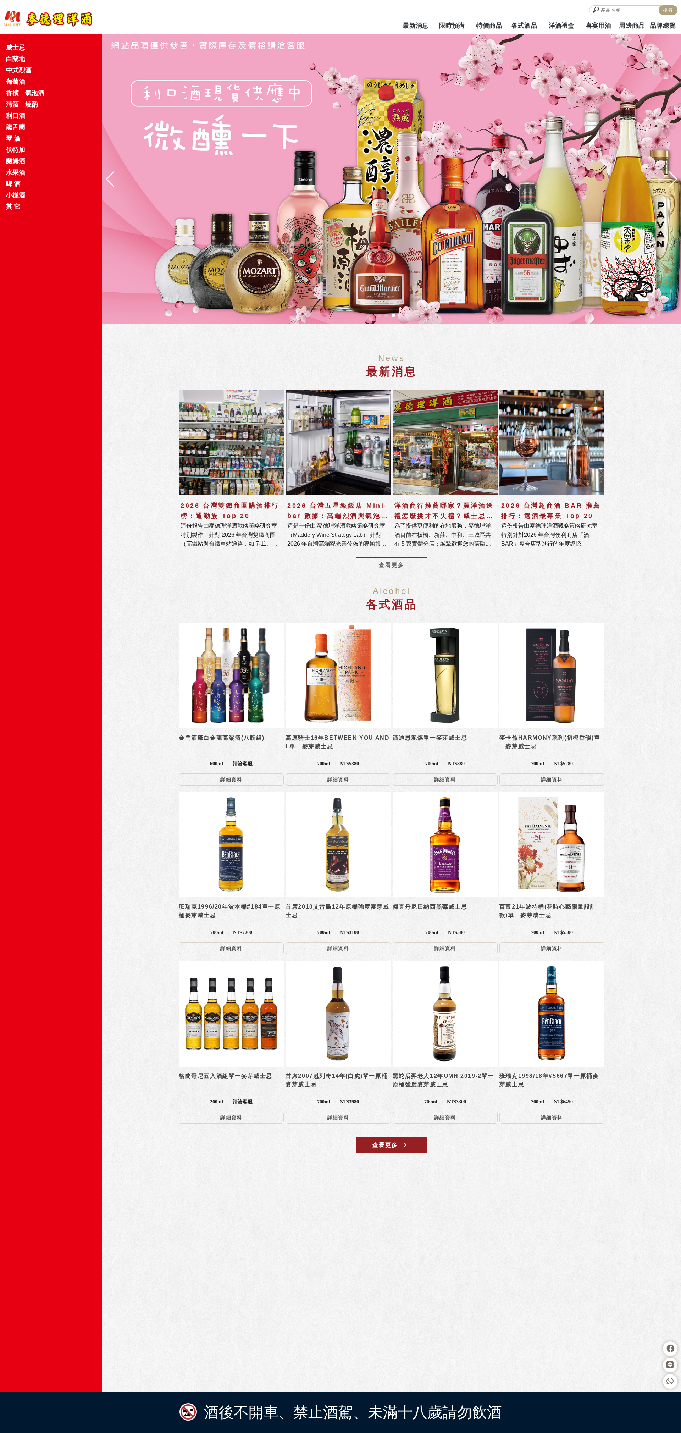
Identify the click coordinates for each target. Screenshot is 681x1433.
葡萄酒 (15, 81)
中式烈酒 (19, 70)
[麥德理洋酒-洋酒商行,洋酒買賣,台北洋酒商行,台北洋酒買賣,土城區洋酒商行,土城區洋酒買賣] (48, 19)
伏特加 (15, 149)
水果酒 (15, 172)
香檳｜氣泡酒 (25, 93)
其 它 (13, 206)
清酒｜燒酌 (22, 104)
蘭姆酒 (15, 161)
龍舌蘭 (15, 127)
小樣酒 (15, 195)
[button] (379, 315)
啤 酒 (13, 183)
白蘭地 (15, 58)
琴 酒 (13, 138)
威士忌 (15, 47)
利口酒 (15, 115)
